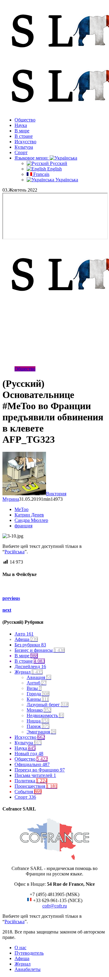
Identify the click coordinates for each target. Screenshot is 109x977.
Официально (32, 764)
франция (23, 525)
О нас (20, 947)
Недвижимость (45, 715)
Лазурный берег (47, 704)
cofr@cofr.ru (54, 905)
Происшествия (36, 786)
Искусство (25, 141)
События (28, 791)
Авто (24, 633)
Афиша (26, 639)
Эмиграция (41, 731)
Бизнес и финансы (40, 650)
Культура (24, 147)
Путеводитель (29, 953)
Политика (31, 780)
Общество (25, 119)
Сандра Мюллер (31, 520)
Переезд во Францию (40, 769)
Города (38, 693)
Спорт (21, 152)
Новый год (29, 753)
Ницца (38, 720)
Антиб (36, 682)
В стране (24, 136)
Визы (34, 688)
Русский (58, 163)
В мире (22, 130)
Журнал (29, 672)
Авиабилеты (28, 969)
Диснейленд (30, 666)
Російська (15, 551)
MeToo (21, 509)
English (54, 168)
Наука (21, 125)
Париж (38, 726)
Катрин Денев (29, 514)
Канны (38, 699)
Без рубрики (30, 644)
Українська (66, 179)
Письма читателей (35, 775)
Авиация (39, 677)
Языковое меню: (32, 157)
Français (40, 174)
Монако (39, 710)
